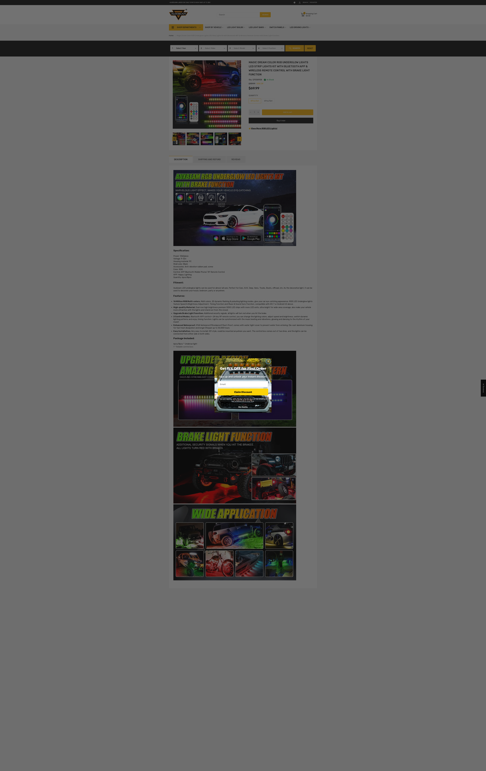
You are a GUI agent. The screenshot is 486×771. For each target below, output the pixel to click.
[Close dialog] (268, 361)
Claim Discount (243, 392)
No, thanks (243, 406)
